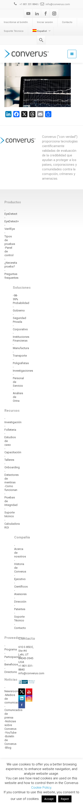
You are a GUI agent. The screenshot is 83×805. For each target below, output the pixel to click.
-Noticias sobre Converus (10, 725)
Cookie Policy (41, 788)
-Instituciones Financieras (21, 336)
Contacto (67, 22)
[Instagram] (54, 13)
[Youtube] (28, 13)
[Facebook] (45, 13)
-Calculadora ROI (12, 523)
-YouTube (10, 732)
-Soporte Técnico (19, 616)
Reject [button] (65, 799)
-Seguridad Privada (19, 318)
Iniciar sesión (45, 22)
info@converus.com (58, 4)
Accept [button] (49, 799)
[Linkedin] (37, 13)
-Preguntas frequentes (11, 274)
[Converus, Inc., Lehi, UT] (26, 681)
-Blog (7, 747)
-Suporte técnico (9, 512)
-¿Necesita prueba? (10, 262)
